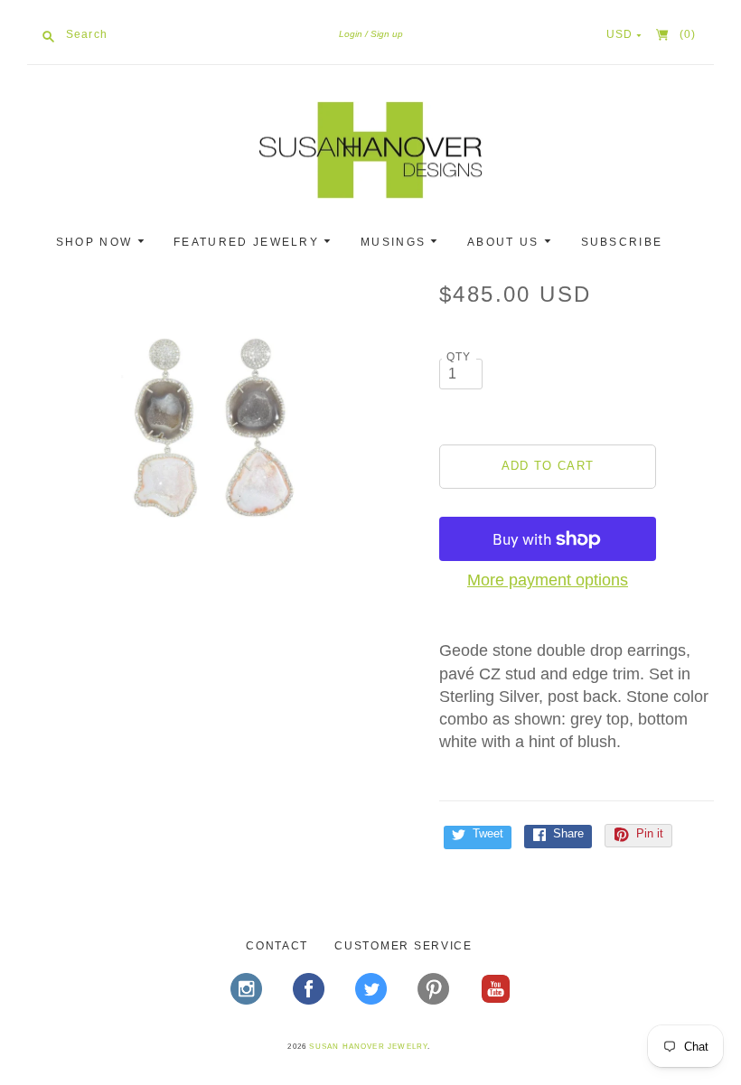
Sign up (386, 34)
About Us (505, 242)
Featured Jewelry (249, 242)
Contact (277, 945)
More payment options (547, 580)
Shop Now (96, 242)
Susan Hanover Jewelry (368, 1047)
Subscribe (622, 242)
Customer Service (403, 945)
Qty (459, 356)
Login (350, 34)
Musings (395, 242)
